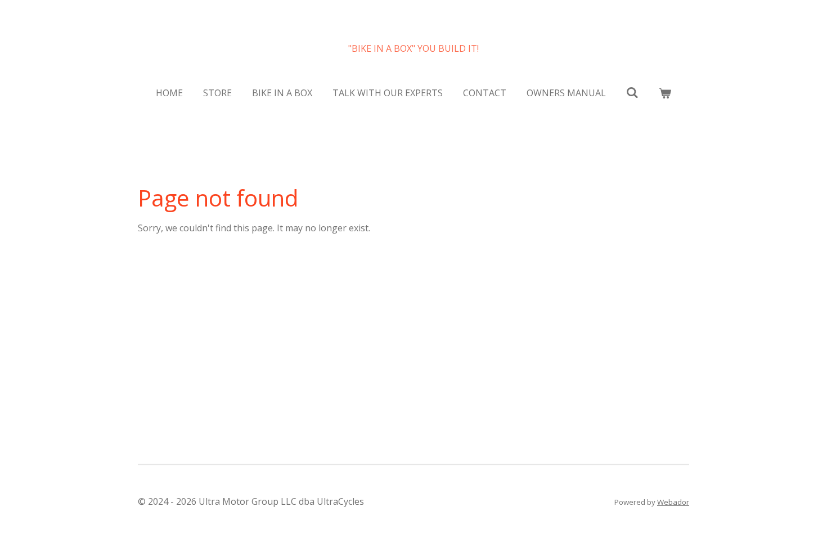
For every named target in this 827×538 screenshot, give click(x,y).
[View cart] (664, 92)
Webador (673, 502)
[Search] (632, 92)
